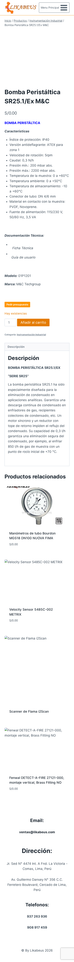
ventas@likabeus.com (37, 832)
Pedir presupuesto (17, 304)
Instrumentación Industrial (31, 334)
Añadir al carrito (33, 322)
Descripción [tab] (16, 347)
